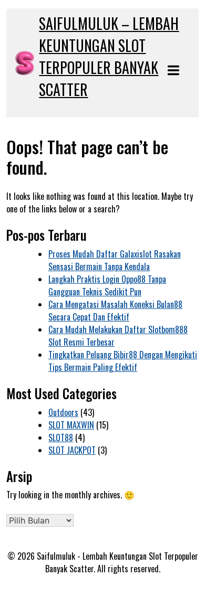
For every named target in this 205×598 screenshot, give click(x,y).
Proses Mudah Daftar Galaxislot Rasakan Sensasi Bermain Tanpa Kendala (114, 260)
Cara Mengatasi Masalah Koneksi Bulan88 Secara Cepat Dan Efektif (115, 310)
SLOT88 (60, 437)
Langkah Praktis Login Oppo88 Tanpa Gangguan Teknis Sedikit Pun (107, 285)
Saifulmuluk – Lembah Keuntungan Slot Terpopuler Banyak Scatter (109, 56)
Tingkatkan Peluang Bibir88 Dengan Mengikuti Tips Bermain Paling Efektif (122, 360)
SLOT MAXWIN (71, 425)
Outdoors (63, 412)
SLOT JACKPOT (72, 450)
